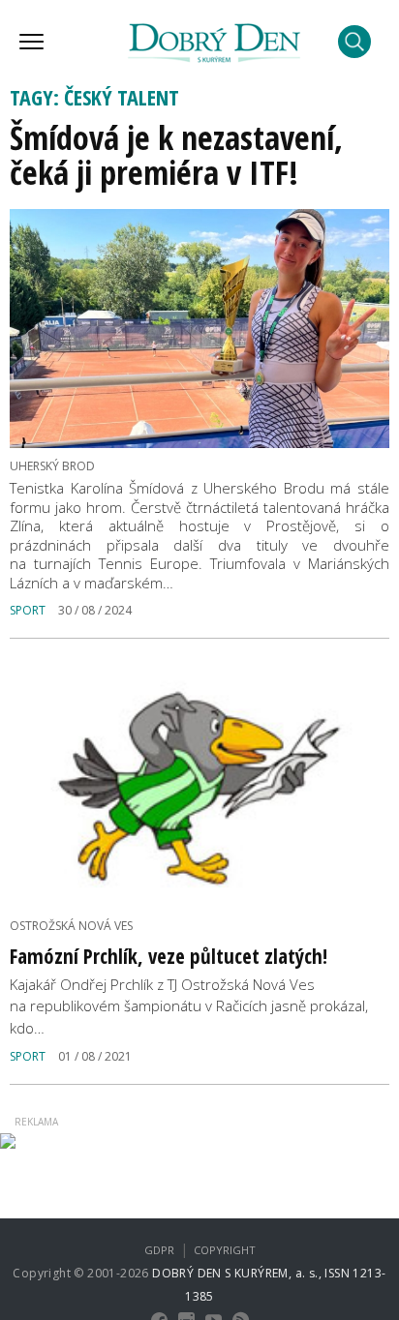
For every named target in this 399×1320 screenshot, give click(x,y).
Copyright (225, 1250)
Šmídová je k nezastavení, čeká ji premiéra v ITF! (176, 155)
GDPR (159, 1250)
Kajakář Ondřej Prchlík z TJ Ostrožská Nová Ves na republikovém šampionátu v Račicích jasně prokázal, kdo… (189, 1006)
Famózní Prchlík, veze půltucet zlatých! (168, 956)
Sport (28, 610)
